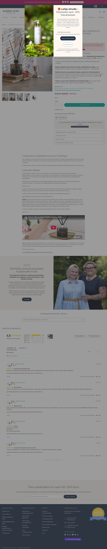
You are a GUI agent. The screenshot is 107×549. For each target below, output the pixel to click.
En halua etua (68, 44)
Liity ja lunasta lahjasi (67, 38)
